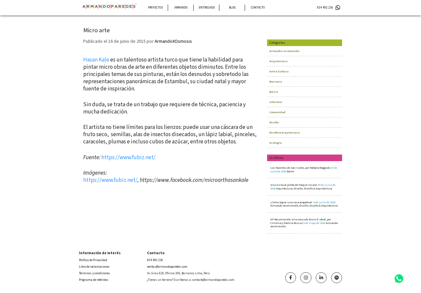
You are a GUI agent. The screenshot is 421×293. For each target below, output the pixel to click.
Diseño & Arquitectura (284, 132)
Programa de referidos (94, 280)
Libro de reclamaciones (94, 266)
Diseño (274, 122)
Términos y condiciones (94, 273)
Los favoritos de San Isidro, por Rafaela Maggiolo (303, 169)
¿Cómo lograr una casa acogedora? (303, 204)
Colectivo (275, 102)
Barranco (275, 82)
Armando (180, 7)
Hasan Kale (96, 60)
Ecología (275, 143)
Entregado (207, 7)
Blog (232, 7)
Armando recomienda (284, 51)
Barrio (273, 92)
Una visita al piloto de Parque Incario (302, 186)
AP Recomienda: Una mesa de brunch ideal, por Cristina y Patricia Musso (304, 222)
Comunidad (277, 112)
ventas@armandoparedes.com (167, 266)
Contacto (258, 7)
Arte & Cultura (278, 71)
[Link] (290, 277)
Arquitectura (278, 61)
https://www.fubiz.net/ (128, 157)
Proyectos (155, 7)
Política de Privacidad (93, 260)
